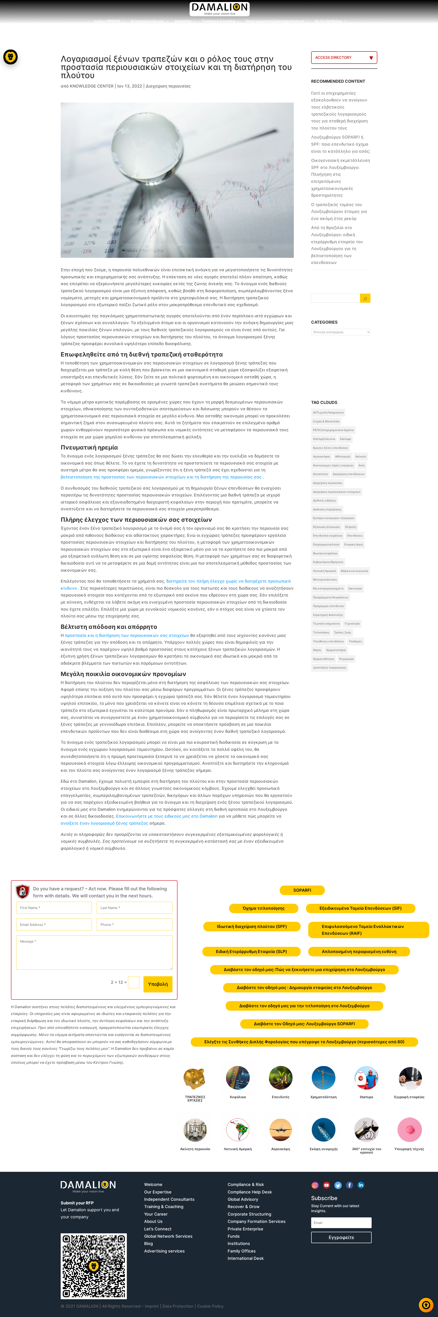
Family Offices (242, 1251)
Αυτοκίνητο (320, 474)
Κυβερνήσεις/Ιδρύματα (328, 562)
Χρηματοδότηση (323, 659)
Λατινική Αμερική (324, 571)
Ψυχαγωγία (346, 659)
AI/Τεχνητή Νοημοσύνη (328, 412)
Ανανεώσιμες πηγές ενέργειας (333, 465)
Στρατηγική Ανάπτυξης (328, 615)
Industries (183, 21)
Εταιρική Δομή (353, 544)
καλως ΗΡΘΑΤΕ (107, 21)
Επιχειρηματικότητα (326, 544)
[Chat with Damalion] (426, 1305)
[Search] (365, 298)
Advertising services (164, 1251)
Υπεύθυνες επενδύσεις (328, 641)
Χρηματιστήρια (336, 650)
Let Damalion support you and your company (90, 1210)
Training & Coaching (218, 21)
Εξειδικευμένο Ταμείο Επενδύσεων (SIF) (361, 908)
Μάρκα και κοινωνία (354, 571)
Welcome (153, 1184)
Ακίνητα (360, 456)
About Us (153, 1221)
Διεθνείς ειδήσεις (324, 500)
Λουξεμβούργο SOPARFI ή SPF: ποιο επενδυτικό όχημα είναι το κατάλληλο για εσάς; (340, 144)
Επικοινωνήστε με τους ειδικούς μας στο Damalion (167, 816)
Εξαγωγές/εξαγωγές (326, 527)
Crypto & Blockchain (326, 421)
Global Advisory (243, 1199)
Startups (345, 439)
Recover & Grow (244, 1206)
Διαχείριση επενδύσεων (349, 474)
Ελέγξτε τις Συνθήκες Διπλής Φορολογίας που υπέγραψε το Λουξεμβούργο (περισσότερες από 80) (304, 1041)
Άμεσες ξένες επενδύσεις (330, 447)
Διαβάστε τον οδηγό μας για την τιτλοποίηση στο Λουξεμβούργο (304, 1005)
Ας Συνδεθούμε (328, 21)
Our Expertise (158, 1192)
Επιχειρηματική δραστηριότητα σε (275, 21)
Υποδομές (355, 641)
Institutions (239, 1243)
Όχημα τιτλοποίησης (264, 908)
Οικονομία (355, 588)
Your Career (156, 1214)
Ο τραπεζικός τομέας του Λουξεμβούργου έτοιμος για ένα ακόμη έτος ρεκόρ (339, 211)
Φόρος (317, 650)
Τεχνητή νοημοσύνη (326, 623)
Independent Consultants (169, 1199)
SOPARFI (302, 890)
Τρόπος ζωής (342, 632)
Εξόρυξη (350, 527)
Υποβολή (158, 984)
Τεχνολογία (352, 623)
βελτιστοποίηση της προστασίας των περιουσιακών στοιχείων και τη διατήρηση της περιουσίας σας (161, 477)
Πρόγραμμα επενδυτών (328, 606)
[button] (11, 658)
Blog (148, 1243)
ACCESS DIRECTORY (333, 57)
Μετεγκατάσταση (325, 579)
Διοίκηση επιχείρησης (327, 509)
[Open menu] (10, 57)
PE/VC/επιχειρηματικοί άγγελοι (333, 430)
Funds (234, 1236)
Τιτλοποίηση (321, 632)
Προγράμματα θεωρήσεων (330, 597)
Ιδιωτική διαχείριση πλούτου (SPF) (252, 926)
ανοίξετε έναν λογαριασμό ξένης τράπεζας (104, 823)
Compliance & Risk (246, 1184)
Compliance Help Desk (250, 1192)
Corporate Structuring (249, 1214)
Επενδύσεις (355, 535)
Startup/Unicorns (324, 439)
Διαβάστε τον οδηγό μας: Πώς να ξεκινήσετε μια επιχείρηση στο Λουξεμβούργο (304, 969)
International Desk (246, 1258)
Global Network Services (168, 1236)
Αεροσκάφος (321, 456)
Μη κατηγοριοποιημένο (328, 588)
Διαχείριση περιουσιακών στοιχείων (336, 491)
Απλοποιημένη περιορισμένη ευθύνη (359, 951)
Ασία (362, 465)
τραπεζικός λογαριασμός (329, 667)
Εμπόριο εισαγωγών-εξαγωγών (334, 518)
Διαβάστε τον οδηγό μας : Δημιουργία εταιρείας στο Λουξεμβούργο (304, 987)
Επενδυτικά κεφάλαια (327, 535)
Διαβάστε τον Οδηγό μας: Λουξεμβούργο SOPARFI (304, 1023)
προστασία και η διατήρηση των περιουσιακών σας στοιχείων (127, 635)
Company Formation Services (257, 1221)
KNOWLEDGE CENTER (92, 86)
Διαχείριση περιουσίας (168, 86)
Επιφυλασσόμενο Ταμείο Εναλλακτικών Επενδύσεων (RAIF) (363, 930)
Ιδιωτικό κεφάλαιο (325, 553)
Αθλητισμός (343, 456)
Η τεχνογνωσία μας (147, 21)
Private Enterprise (245, 1229)
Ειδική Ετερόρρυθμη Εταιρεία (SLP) (251, 951)
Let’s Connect (158, 1229)
